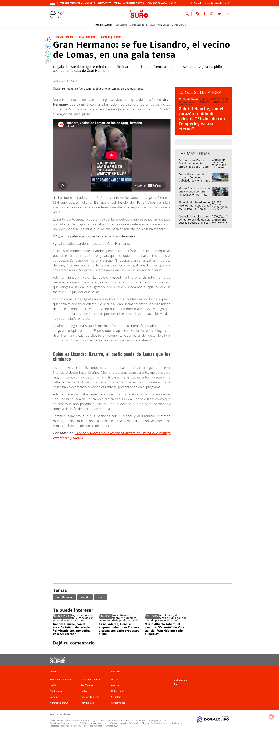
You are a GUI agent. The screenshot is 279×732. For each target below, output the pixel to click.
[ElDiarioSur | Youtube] (207, 660)
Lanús (172, 3)
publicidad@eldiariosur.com (64, 723)
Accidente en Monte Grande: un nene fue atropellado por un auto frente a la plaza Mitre (194, 165)
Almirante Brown (133, 3)
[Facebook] (48, 39)
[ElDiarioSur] (57, 662)
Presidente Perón (90, 697)
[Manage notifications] (271, 716)
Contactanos (180, 680)
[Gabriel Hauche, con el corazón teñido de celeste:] (73, 620)
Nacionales (56, 691)
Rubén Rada (117, 691)
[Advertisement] (142, 465)
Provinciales (87, 702)
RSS (175, 684)
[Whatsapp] (48, 54)
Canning (90, 3)
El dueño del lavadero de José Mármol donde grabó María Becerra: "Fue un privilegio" (195, 207)
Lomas (101, 597)
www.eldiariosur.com (60, 720)
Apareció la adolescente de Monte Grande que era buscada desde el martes (195, 219)
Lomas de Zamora (157, 3)
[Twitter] (48, 46)
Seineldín (116, 697)
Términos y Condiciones (60, 714)
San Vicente (104, 3)
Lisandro (85, 597)
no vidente (106, 616)
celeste (115, 685)
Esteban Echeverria (71, 3)
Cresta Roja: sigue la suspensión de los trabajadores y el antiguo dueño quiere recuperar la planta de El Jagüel (195, 180)
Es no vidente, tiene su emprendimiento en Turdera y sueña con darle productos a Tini (119, 629)
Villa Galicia (163, 25)
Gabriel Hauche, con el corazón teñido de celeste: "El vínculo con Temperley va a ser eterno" (202, 118)
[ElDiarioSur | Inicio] (225, 672)
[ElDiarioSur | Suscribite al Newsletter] (227, 14)
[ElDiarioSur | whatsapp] (197, 14)
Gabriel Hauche (62, 616)
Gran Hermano (64, 597)
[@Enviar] (48, 61)
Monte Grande (137, 25)
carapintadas (118, 702)
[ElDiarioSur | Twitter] (219, 14)
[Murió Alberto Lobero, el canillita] (165, 620)
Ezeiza (117, 3)
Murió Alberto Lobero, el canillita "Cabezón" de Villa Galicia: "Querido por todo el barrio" (164, 629)
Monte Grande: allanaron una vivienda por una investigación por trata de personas (194, 193)
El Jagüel (150, 25)
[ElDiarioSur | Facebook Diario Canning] (204, 14)
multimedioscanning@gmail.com (150, 720)
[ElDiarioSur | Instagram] (211, 14)
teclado (115, 679)
